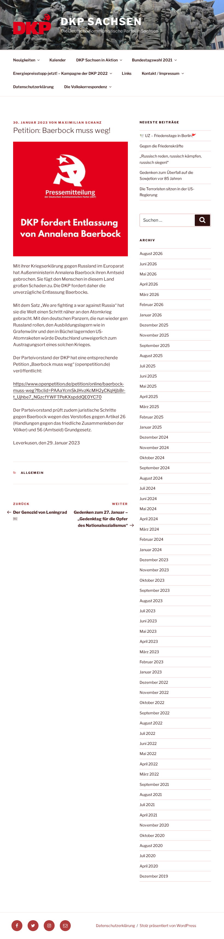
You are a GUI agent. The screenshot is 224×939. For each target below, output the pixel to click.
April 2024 (149, 518)
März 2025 (149, 406)
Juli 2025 (147, 366)
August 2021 (151, 794)
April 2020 (149, 866)
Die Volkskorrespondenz (85, 86)
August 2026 (151, 253)
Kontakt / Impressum (160, 73)
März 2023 (149, 651)
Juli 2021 (147, 804)
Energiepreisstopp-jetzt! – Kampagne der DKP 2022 (60, 73)
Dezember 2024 (154, 437)
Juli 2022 (147, 733)
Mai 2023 (148, 631)
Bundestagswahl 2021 (152, 60)
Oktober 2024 (152, 457)
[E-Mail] (65, 925)
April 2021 (148, 815)
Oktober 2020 (152, 835)
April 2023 (149, 641)
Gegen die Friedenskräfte (161, 146)
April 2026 (149, 284)
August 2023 (151, 600)
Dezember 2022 (154, 682)
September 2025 (155, 345)
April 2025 (149, 396)
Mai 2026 (148, 274)
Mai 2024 (148, 508)
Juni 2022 (148, 743)
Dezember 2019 (154, 876)
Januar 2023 (151, 672)
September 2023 (155, 590)
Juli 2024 (147, 488)
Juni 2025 (148, 376)
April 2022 (149, 764)
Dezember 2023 (154, 559)
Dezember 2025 (154, 325)
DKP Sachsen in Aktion (97, 60)
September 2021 (154, 784)
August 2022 (151, 723)
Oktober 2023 (152, 580)
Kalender (57, 60)
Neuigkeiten (24, 60)
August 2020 (151, 845)
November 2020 (154, 825)
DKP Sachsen (101, 22)
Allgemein (32, 473)
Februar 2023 (151, 661)
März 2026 (149, 294)
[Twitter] (33, 925)
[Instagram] (49, 925)
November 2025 (154, 335)
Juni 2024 (148, 498)
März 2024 (149, 529)
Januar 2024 (151, 549)
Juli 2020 (148, 855)
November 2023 (154, 569)
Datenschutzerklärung (33, 86)
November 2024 (154, 447)
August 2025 (151, 355)
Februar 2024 (151, 539)
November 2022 (154, 692)
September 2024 (155, 467)
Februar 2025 (151, 417)
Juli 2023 (147, 610)
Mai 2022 (148, 753)
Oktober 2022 (152, 702)
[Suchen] (202, 220)
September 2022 (154, 713)
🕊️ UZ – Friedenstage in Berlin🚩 (168, 135)
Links (126, 73)
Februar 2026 (151, 304)
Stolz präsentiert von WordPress (168, 925)
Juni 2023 (148, 621)
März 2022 (149, 774)
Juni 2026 (148, 264)
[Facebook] (16, 925)
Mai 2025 (148, 386)
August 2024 (151, 478)
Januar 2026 (151, 315)
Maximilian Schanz (80, 122)
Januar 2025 (151, 427)
